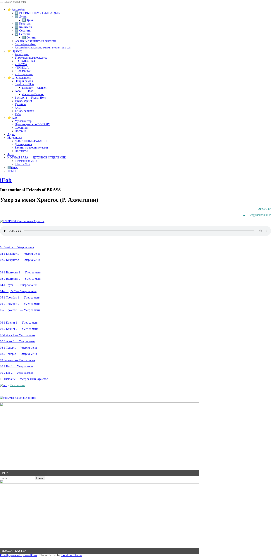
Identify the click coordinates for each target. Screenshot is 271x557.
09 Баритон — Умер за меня (17, 360)
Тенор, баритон (24, 110)
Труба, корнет (23, 100)
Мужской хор (23, 121)
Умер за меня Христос (22, 397)
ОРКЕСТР (264, 208)
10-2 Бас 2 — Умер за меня (16, 372)
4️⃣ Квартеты (23, 23)
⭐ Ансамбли (16, 9)
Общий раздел (24, 81)
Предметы (21, 150)
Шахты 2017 (22, 164)
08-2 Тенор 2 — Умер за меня (18, 353)
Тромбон (20, 104)
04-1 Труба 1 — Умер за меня (18, 285)
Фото (10, 154)
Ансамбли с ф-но (25, 44)
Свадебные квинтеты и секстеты (35, 40)
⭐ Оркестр (14, 51)
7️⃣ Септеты (22, 34)
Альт (18, 107)
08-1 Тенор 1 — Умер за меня (18, 347)
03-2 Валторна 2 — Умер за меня (20, 278)
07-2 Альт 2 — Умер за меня (17, 341)
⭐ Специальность (19, 77)
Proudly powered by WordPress (18, 555)
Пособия (20, 130)
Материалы (14, 137)
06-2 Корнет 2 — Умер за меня (19, 328)
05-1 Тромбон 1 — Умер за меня (20, 297)
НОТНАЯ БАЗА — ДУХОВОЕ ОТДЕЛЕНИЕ (36, 157)
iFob (6, 180)
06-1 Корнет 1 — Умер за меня (19, 322)
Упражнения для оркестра (31, 57)
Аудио (11, 134)
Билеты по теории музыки (31, 147)
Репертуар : (22, 54)
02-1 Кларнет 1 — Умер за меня (20, 253)
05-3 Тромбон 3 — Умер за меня (20, 310)
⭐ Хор (12, 117)
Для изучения (23, 144)
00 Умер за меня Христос (28, 221)
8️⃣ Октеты (29, 37)
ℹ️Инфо (12, 167)
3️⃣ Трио (27, 20)
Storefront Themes (71, 555)
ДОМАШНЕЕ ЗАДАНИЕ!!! (32, 140)
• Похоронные (24, 74)
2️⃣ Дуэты (21, 16)
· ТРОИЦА (22, 67)
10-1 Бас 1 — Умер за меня (16, 366)
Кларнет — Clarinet (34, 87)
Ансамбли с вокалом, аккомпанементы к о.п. (43, 47)
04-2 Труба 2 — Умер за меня (18, 291)
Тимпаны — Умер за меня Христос (26, 378)
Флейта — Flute (24, 84)
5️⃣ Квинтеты (23, 27)
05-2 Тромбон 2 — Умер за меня (20, 303)
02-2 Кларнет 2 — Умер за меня (20, 259)
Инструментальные (258, 214)
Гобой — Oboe (24, 90)
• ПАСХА (21, 64)
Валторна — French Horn (30, 97)
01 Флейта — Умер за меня (17, 247)
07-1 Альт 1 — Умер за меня (17, 335)
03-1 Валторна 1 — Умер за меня (20, 272)
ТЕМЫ (11, 170)
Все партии (17, 385)
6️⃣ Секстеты (23, 30)
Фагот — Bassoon (33, 94)
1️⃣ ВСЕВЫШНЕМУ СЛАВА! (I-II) (37, 13)
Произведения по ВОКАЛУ (32, 124)
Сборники (21, 127)
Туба (18, 114)
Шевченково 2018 (26, 160)
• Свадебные (23, 70)
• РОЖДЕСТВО (25, 60)
